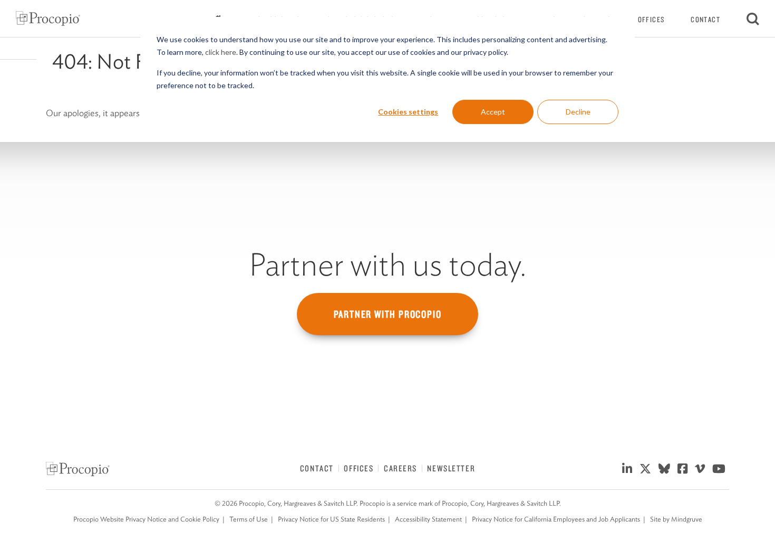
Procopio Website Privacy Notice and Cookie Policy (146, 519)
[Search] (753, 18)
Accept (493, 111)
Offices (651, 19)
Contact (705, 19)
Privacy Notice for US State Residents (331, 519)
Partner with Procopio (388, 314)
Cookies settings (408, 111)
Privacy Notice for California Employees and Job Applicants (556, 519)
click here (220, 52)
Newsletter (451, 468)
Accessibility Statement (428, 519)
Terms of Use (248, 519)
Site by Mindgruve (676, 519)
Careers (400, 468)
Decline (578, 111)
